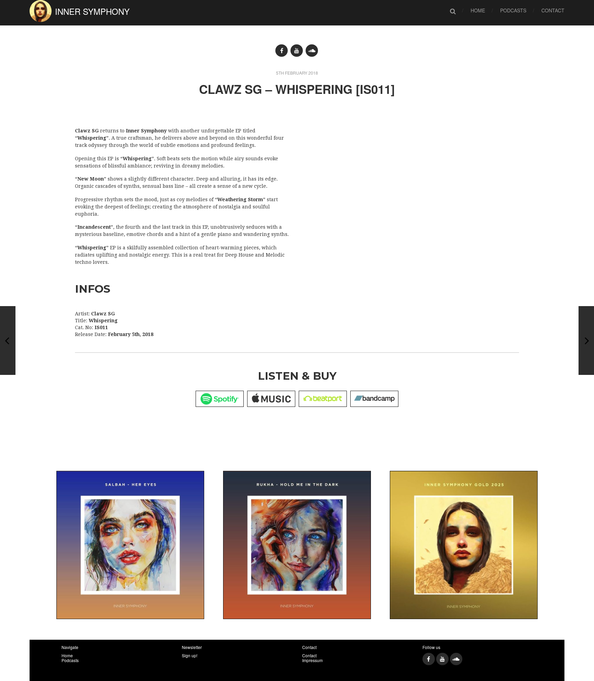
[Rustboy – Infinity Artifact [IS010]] (586, 340)
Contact (552, 10)
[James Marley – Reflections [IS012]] (7, 340)
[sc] (312, 50)
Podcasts (513, 10)
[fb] (281, 50)
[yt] (296, 50)
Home (478, 10)
